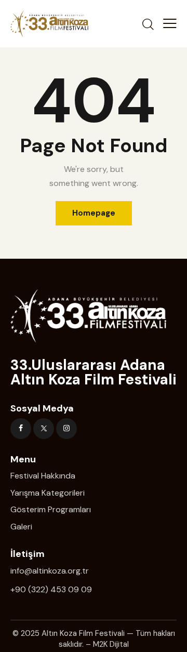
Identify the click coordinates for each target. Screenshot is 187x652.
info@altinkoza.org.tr (49, 570)
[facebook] (20, 428)
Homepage (93, 213)
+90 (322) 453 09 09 (51, 589)
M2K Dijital (111, 644)
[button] (170, 23)
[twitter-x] (43, 428)
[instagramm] (66, 428)
